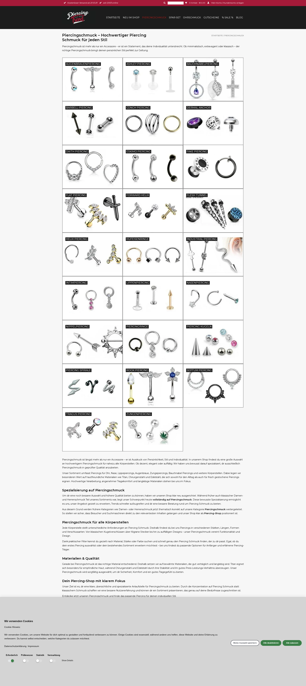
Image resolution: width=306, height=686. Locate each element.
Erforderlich (12, 655)
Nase (114, 473)
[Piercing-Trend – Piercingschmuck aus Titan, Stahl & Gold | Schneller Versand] (80, 17)
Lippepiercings (126, 473)
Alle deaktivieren (271, 643)
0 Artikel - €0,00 (197, 3)
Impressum (33, 646)
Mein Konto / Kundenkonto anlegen (227, 3)
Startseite (113, 17)
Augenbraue (142, 473)
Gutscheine (211, 17)
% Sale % (227, 17)
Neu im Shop (131, 17)
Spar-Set (174, 17)
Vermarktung (53, 655)
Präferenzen (27, 655)
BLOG (239, 17)
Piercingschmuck (154, 17)
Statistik (40, 655)
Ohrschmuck (192, 17)
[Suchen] (164, 3)
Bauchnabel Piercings (181, 473)
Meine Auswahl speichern (245, 643)
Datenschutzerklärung (15, 646)
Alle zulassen (292, 643)
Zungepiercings (159, 473)
